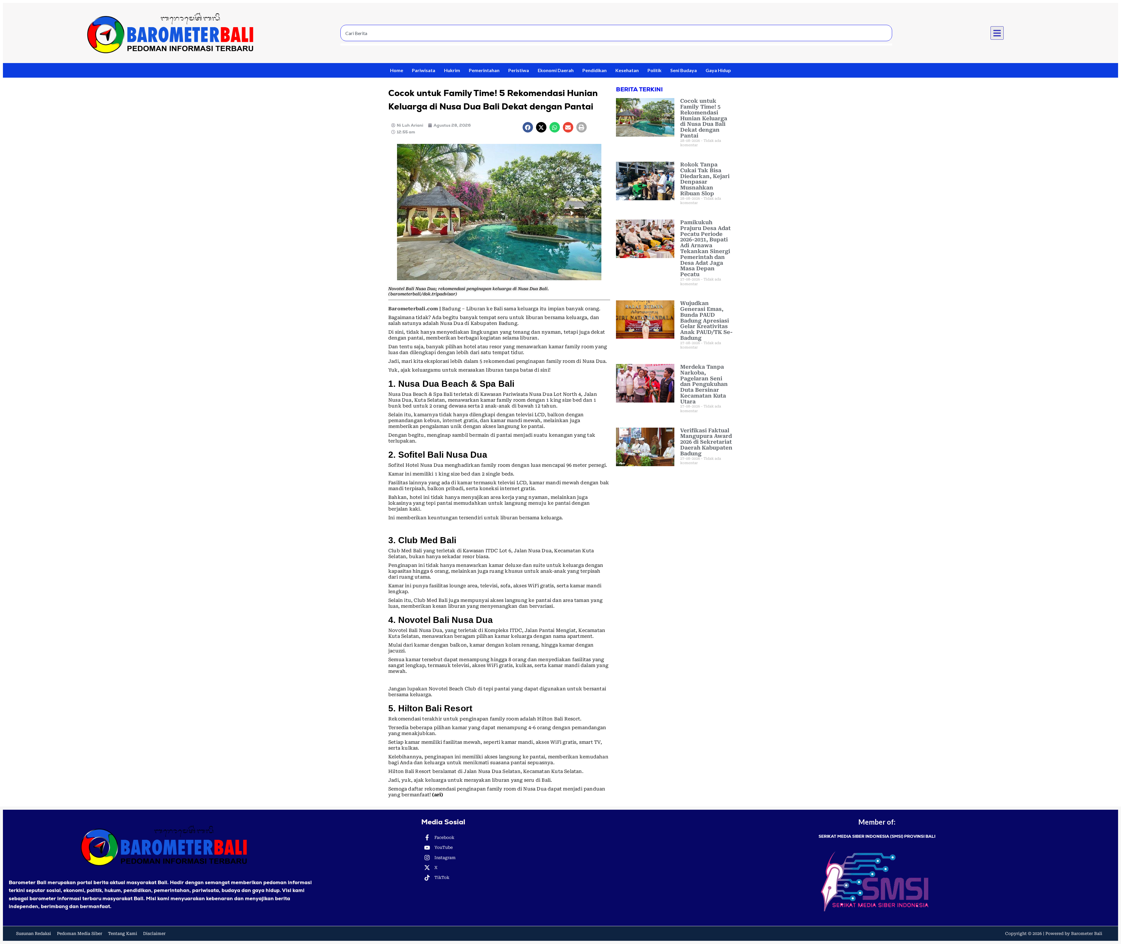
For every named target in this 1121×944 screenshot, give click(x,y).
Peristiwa (518, 70)
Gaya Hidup (718, 70)
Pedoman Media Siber (79, 933)
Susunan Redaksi (33, 933)
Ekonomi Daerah (556, 70)
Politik (654, 70)
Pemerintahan (484, 70)
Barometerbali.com (413, 308)
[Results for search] (616, 44)
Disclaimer (154, 933)
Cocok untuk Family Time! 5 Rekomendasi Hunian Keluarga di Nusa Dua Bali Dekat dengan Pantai (703, 118)
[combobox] (616, 33)
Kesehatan (627, 70)
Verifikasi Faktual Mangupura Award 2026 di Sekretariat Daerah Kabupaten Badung (706, 442)
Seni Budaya (683, 70)
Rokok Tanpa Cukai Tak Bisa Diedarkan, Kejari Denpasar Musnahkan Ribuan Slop (705, 178)
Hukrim (452, 70)
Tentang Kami (122, 933)
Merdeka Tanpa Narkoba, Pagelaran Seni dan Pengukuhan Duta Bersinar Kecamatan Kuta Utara (704, 384)
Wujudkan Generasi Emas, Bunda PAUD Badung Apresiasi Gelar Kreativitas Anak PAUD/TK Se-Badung (706, 320)
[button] (997, 33)
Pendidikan (594, 70)
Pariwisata (423, 70)
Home (396, 70)
